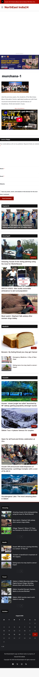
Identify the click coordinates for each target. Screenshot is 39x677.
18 (9, 634)
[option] (19, 219)
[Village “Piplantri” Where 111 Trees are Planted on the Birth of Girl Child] (6, 530)
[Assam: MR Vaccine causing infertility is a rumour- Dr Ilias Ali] (6, 549)
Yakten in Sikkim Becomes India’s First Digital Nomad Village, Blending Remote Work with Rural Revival (25, 583)
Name (2, 168)
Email (2, 176)
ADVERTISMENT (19, 53)
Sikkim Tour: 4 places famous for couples (17, 430)
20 (19, 634)
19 (14, 634)
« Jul (2, 646)
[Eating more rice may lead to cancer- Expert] (6, 367)
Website (2, 184)
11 (9, 630)
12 (14, 630)
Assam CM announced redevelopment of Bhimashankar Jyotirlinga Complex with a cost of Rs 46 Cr (19, 469)
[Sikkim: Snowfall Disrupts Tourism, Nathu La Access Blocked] (6, 591)
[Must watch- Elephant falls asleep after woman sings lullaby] (6, 522)
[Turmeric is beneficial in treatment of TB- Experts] (6, 557)
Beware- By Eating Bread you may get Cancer (19, 352)
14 (24, 630)
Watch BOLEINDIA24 (19, 108)
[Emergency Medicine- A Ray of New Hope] (6, 359)
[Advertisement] (19, 31)
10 (4, 630)
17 (4, 634)
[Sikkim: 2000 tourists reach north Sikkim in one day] (6, 599)
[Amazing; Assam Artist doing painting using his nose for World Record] (6, 514)
